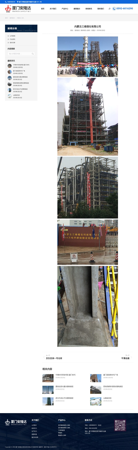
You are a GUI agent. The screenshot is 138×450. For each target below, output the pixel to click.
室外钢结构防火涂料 (64, 427)
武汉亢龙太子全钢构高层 (64, 398)
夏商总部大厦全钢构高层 (64, 386)
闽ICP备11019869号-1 (50, 447)
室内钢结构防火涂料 (64, 425)
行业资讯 (12, 39)
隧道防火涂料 (62, 435)
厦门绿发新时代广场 (110, 375)
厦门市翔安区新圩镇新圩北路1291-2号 (30, 2)
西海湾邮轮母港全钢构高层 (113, 386)
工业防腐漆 (61, 430)
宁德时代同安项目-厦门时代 (65, 375)
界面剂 (60, 433)
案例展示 (77, 30)
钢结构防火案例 (85, 30)
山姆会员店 (107, 398)
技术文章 (12, 42)
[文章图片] (48, 378)
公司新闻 (12, 36)
